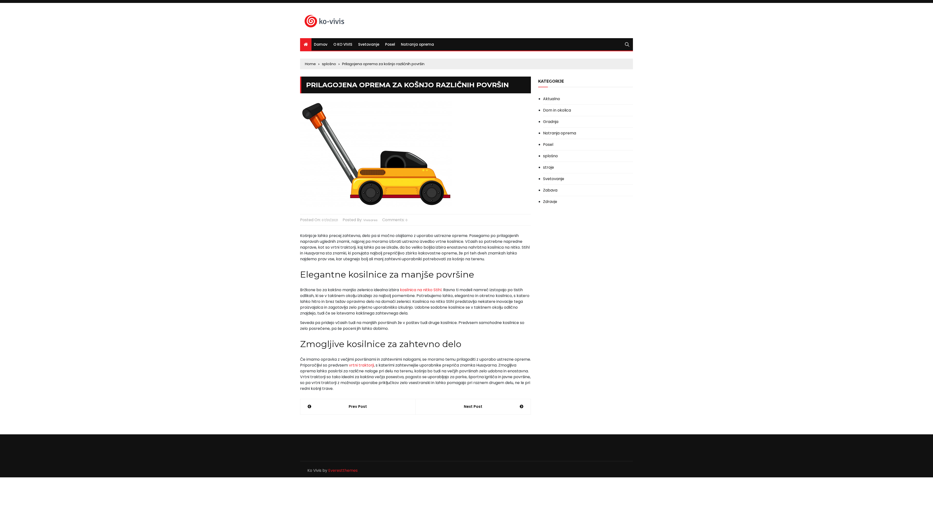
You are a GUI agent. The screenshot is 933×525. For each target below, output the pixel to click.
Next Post (473, 406)
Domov (321, 44)
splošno (550, 156)
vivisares (370, 220)
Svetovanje (368, 44)
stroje (548, 167)
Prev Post (358, 406)
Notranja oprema (417, 44)
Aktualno (551, 99)
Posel (390, 44)
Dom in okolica (557, 110)
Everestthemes (343, 470)
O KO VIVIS (342, 44)
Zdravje (550, 202)
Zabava (550, 190)
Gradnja (550, 122)
